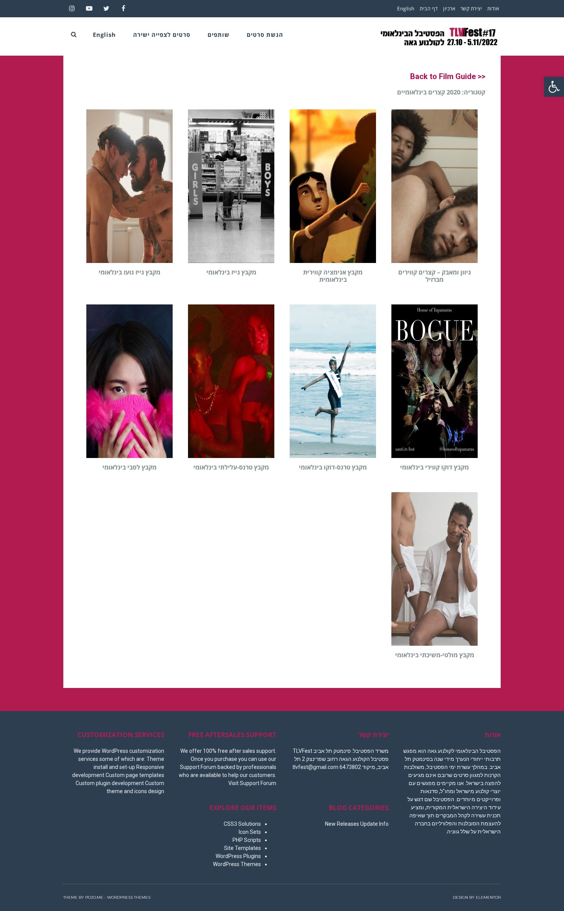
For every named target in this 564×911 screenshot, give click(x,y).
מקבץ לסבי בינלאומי (129, 467)
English (406, 8)
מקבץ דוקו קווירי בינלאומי (434, 467)
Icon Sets (250, 832)
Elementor (488, 897)
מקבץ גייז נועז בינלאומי (129, 272)
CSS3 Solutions (242, 824)
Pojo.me (94, 897)
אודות (493, 8)
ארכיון (449, 8)
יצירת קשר (471, 8)
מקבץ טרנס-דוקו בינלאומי (333, 467)
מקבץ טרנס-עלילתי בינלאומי (231, 467)
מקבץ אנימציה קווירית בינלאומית (333, 276)
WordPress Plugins (238, 856)
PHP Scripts (247, 840)
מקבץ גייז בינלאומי (231, 272)
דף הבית (429, 8)
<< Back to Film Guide (447, 76)
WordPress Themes (237, 864)
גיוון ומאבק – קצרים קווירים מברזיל (434, 276)
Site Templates (242, 848)
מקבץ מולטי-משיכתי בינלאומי (434, 655)
